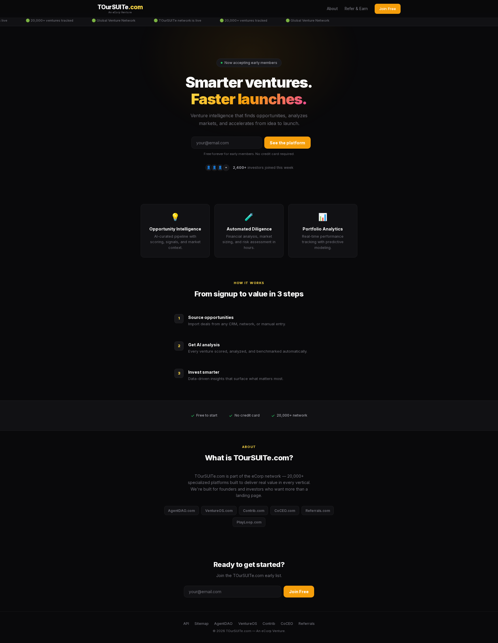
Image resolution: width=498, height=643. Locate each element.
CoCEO (287, 623)
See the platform (287, 142)
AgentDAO (223, 623)
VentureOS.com (219, 510)
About (332, 8)
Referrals (307, 623)
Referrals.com (317, 510)
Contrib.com (253, 510)
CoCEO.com (284, 510)
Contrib (269, 623)
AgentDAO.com (181, 510)
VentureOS (247, 623)
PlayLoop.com (249, 522)
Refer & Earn (356, 8)
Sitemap (202, 623)
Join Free (387, 8)
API (186, 623)
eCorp (266, 631)
